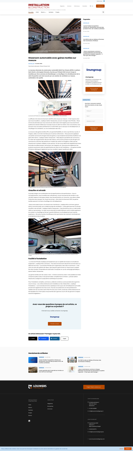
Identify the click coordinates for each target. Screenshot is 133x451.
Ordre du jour (77, 6)
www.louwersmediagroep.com (97, 439)
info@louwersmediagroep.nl (96, 411)
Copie (64, 338)
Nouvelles (31, 12)
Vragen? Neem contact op (93, 387)
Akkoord (128, 448)
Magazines (62, 6)
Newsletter (85, 6)
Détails (121, 448)
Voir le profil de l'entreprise (94, 89)
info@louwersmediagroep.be (96, 431)
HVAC (37, 12)
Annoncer (69, 6)
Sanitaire (51, 12)
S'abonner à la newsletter (94, 128)
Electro (43, 12)
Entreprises (100, 6)
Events (30, 415)
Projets (57, 12)
